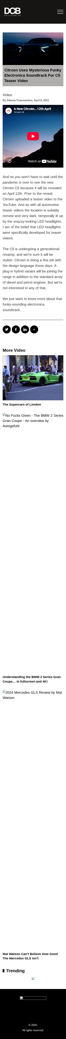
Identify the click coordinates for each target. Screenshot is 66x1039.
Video (7, 95)
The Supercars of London (22, 404)
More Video (14, 350)
